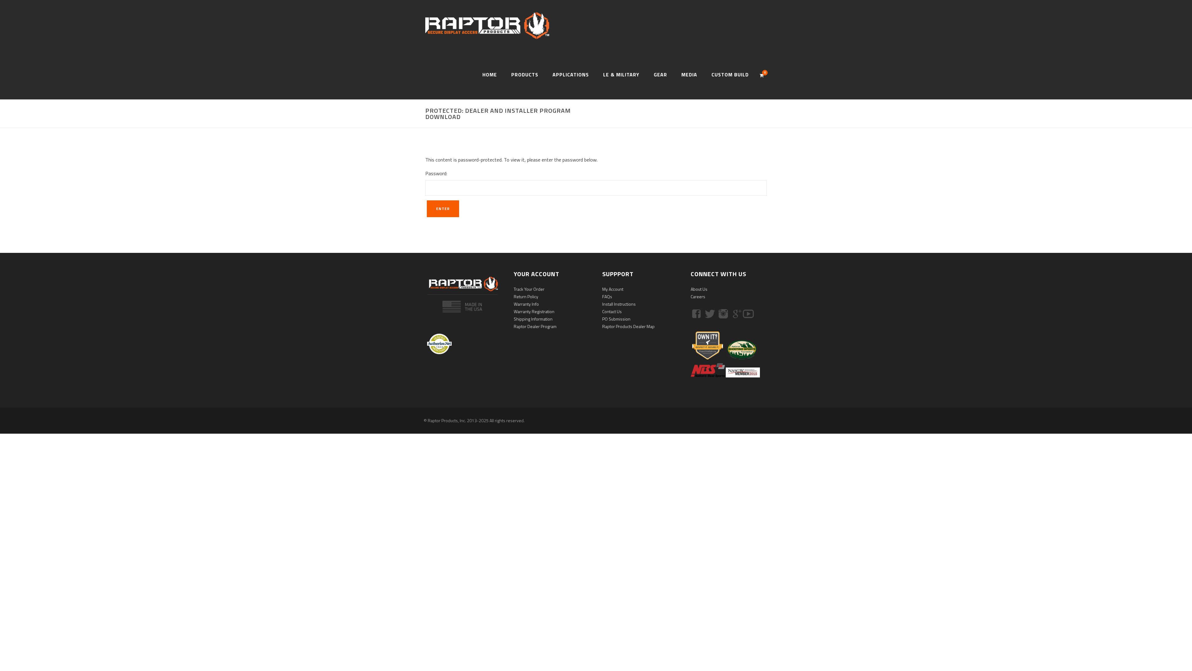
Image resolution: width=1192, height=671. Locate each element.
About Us (699, 289)
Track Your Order (529, 289)
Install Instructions (619, 304)
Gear (660, 74)
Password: (436, 173)
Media (689, 74)
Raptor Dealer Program (535, 326)
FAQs (607, 296)
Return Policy (526, 296)
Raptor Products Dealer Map (628, 326)
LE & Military (621, 74)
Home (489, 74)
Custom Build (730, 74)
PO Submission (616, 319)
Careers (698, 296)
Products (524, 74)
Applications (571, 74)
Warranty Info (526, 304)
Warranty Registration (534, 311)
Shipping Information (533, 319)
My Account (612, 289)
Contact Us (612, 311)
